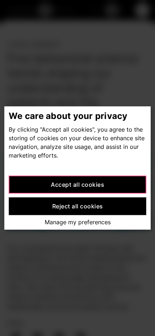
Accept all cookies (77, 184)
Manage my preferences (78, 222)
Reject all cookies (77, 206)
